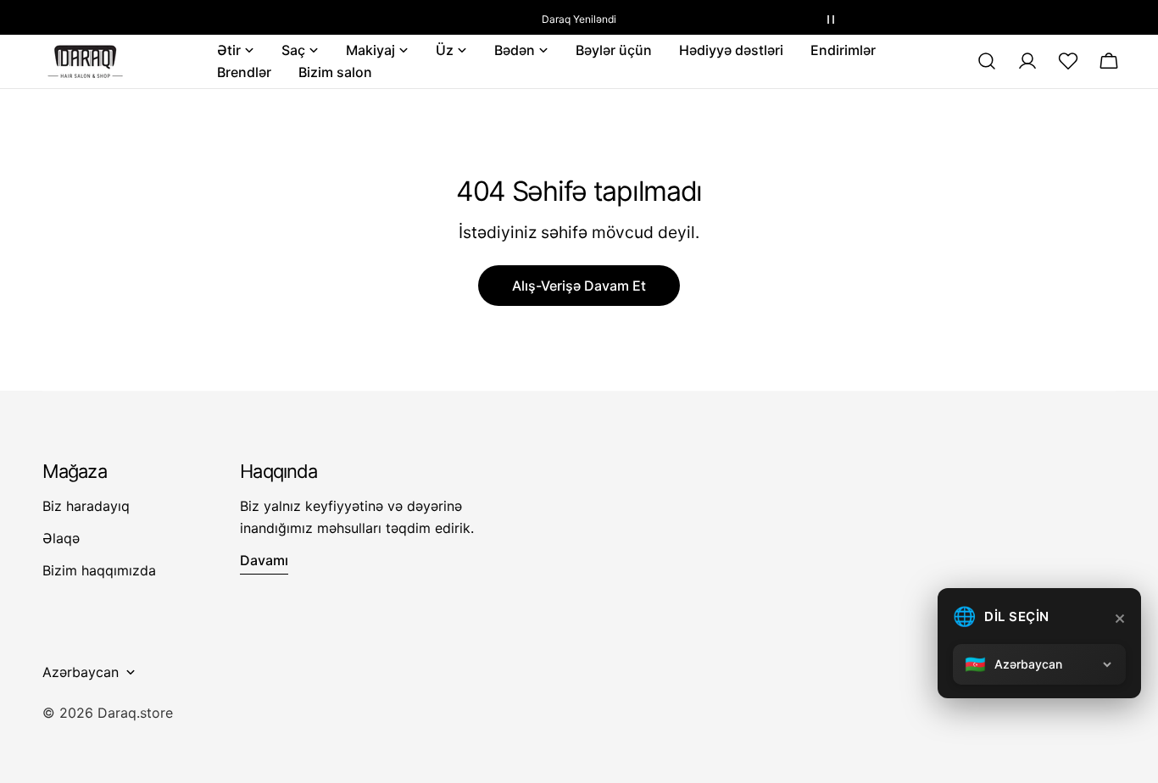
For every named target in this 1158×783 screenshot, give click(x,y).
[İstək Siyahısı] (1068, 61)
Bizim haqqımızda (99, 570)
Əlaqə (61, 538)
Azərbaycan (80, 672)
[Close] (1120, 618)
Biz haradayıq (86, 505)
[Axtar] (987, 61)
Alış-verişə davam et (579, 285)
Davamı (264, 560)
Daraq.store (135, 712)
